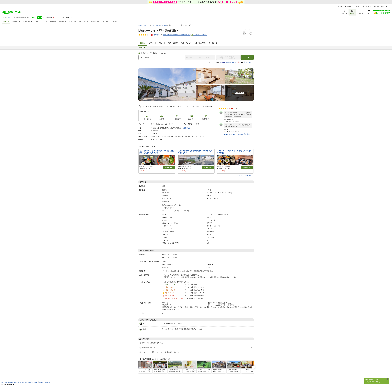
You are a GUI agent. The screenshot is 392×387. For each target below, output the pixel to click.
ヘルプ (340, 6)
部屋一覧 (162, 43)
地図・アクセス (186, 43)
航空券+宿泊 (230, 62)
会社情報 (4, 382)
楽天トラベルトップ (143, 25)
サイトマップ (357, 6)
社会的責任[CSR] (25, 382)
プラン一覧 (152, 43)
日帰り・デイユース (159, 53)
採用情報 (34, 382)
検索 (247, 57)
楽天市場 (376, 6)
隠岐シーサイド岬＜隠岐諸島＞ (158, 30)
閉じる (387, 379)
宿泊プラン (144, 53)
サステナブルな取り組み (200, 35)
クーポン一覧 (213, 43)
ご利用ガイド (347, 6)
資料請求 (47, 382)
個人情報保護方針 (13, 382)
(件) (156, 35)
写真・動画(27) (173, 43)
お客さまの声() (200, 43)
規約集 (41, 382)
